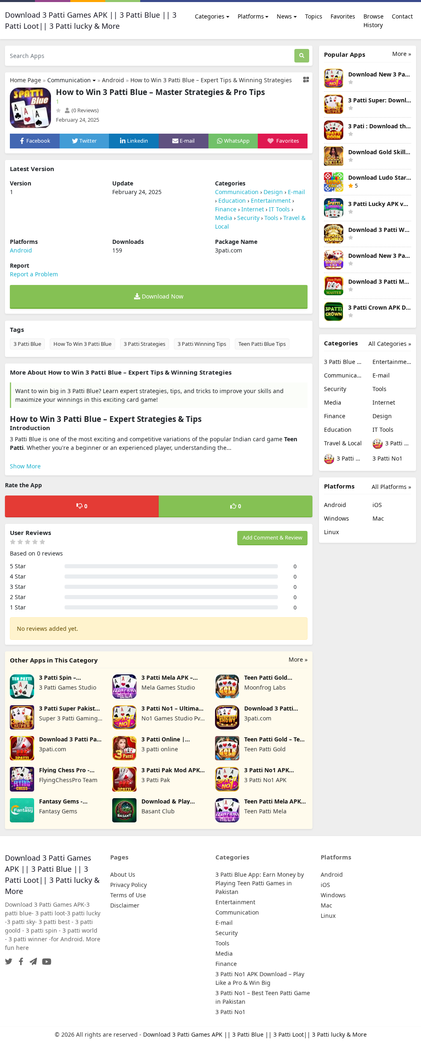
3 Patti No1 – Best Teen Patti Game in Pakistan (349, 458)
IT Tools (279, 209)
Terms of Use (128, 895)
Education (232, 200)
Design (273, 192)
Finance (225, 209)
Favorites (343, 16)
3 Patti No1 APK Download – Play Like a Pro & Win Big (397, 443)
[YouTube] (45, 959)
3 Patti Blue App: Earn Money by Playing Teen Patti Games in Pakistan (343, 362)
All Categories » (389, 343)
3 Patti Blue (27, 343)
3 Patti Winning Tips (202, 343)
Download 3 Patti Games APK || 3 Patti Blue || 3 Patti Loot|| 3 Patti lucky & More (255, 1034)
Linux (331, 532)
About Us (122, 874)
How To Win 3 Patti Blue (82, 343)
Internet (252, 209)
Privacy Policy (128, 885)
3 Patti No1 (387, 458)
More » (298, 659)
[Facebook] (19, 959)
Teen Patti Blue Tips (262, 343)
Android (113, 80)
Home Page (25, 80)
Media (223, 218)
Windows (336, 518)
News (284, 16)
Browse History (373, 20)
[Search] (301, 56)
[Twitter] (8, 959)
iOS (377, 505)
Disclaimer (124, 905)
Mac (378, 518)
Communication (69, 80)
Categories (209, 16)
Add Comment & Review (272, 537)
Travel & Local (343, 443)
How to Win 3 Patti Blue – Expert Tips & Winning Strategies (211, 80)
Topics (313, 16)
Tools (271, 218)
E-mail (296, 192)
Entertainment (271, 200)
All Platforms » (391, 487)
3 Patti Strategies (144, 343)
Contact (402, 16)
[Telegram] (31, 959)
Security (248, 218)
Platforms (251, 16)
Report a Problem (34, 274)
